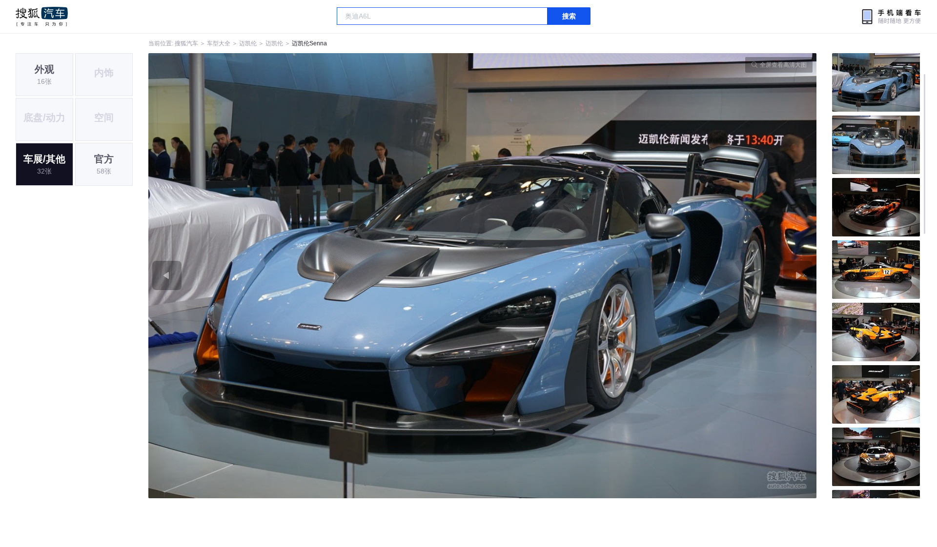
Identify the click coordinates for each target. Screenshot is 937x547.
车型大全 (218, 43)
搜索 (569, 16)
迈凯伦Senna (309, 43)
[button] (315, 275)
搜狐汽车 (42, 16)
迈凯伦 (248, 43)
